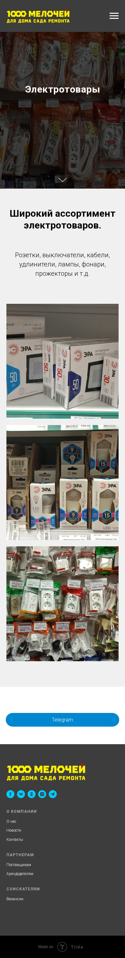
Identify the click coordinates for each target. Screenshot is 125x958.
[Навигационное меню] (114, 16)
